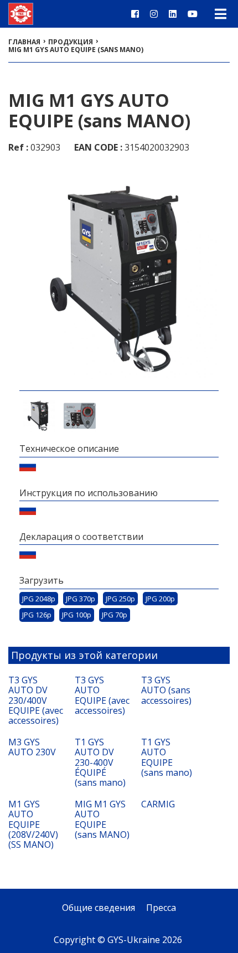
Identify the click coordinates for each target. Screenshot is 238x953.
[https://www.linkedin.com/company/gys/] (172, 13)
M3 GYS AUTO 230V (32, 747)
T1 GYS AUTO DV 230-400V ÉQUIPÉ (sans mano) (100, 762)
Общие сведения (98, 908)
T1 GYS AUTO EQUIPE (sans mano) (166, 757)
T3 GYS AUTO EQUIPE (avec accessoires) (102, 695)
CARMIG (158, 804)
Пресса (161, 908)
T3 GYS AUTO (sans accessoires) (166, 690)
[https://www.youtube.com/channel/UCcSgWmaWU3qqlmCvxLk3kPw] (192, 13)
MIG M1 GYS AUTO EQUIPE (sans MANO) (102, 819)
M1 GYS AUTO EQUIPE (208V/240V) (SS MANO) (33, 824)
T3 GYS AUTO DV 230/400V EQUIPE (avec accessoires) (35, 700)
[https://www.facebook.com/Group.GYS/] (135, 13)
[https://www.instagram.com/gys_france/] (153, 13)
